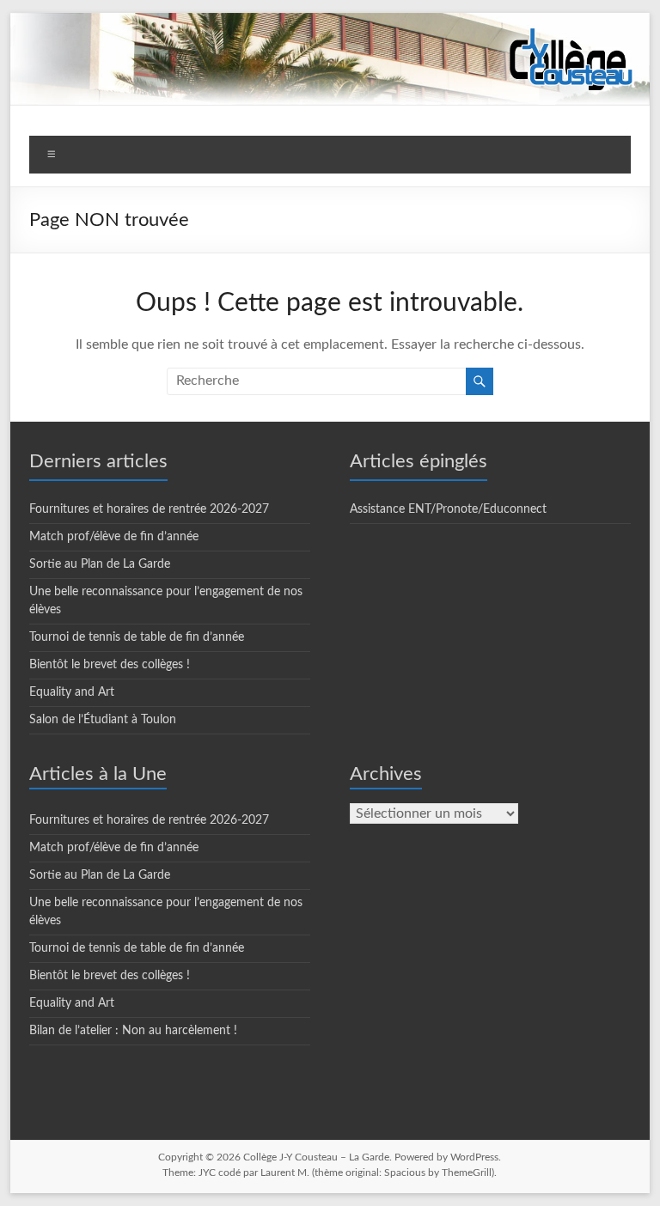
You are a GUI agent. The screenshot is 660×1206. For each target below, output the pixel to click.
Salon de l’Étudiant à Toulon (102, 720)
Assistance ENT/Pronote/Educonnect (448, 509)
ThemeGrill (467, 1172)
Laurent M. (284, 1172)
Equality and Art (71, 692)
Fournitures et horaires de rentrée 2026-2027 (149, 509)
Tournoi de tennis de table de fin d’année (136, 637)
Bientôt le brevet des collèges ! (109, 665)
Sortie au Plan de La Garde (99, 564)
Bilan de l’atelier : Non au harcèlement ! (133, 1031)
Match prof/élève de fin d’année (114, 537)
